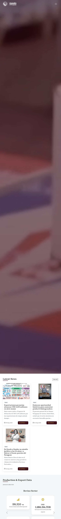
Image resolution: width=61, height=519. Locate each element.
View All (55, 379)
